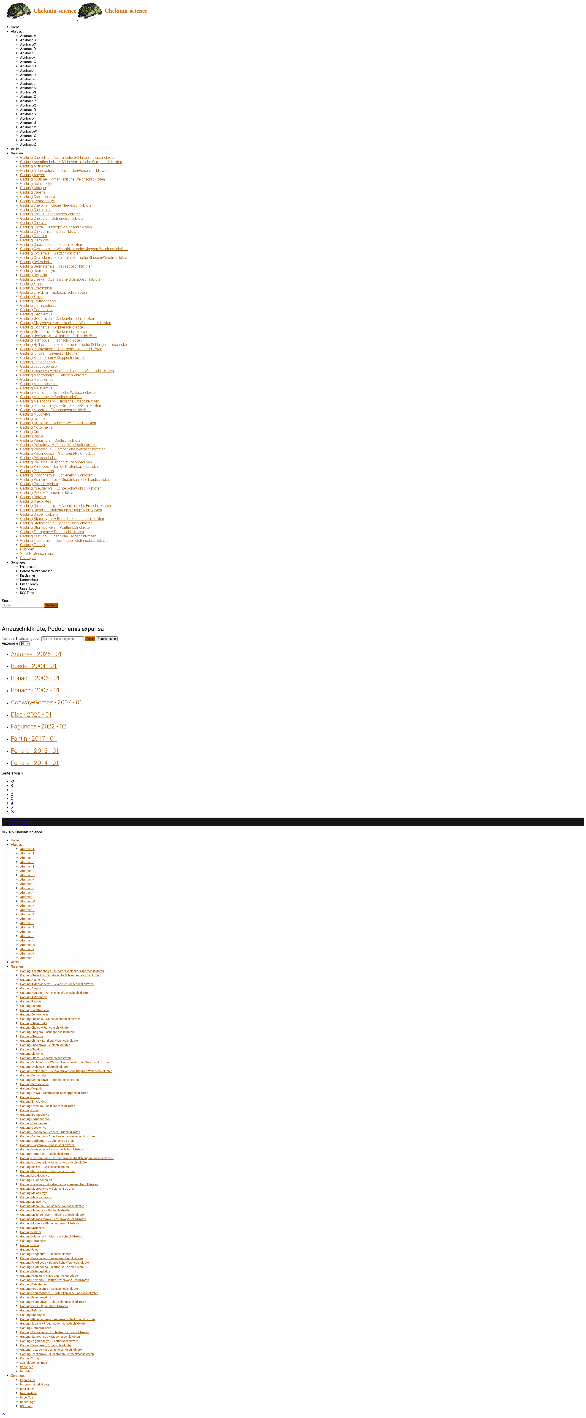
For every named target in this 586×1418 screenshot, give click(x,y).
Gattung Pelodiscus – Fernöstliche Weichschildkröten (62, 449)
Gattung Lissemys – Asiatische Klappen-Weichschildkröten (67, 371)
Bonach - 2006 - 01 (35, 678)
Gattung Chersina (33, 223)
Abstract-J (28, 75)
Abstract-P (28, 101)
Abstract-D (28, 49)
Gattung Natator (33, 418)
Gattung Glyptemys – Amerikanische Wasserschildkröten (65, 323)
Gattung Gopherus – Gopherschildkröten (52, 327)
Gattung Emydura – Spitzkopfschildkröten (53, 292)
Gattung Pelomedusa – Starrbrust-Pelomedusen (58, 453)
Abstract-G (28, 62)
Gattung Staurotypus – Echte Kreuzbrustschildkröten (62, 519)
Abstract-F (27, 57)
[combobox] (23, 605)
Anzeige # (10, 643)
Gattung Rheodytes (35, 501)
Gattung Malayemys (36, 388)
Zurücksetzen (107, 639)
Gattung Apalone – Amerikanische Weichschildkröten (62, 179)
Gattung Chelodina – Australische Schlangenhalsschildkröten (68, 157)
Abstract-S (28, 114)
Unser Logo (28, 588)
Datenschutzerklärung (36, 571)
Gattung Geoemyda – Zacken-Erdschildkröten (57, 318)
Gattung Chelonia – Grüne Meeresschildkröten (56, 205)
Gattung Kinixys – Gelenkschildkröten (49, 353)
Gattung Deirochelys (36, 262)
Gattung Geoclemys (36, 314)
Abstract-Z (28, 144)
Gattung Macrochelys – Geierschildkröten (53, 375)
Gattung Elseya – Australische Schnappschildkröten (61, 279)
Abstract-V (28, 127)
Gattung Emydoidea (36, 288)
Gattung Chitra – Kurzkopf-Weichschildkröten (56, 227)
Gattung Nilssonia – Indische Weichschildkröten (58, 423)
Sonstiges (28, 558)
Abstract (17, 31)
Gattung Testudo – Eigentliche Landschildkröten (58, 536)
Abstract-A (28, 36)
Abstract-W (28, 131)
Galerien (17, 153)
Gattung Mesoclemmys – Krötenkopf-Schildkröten (60, 405)
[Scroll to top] (3, 1414)
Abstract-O (28, 97)
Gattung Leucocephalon (39, 366)
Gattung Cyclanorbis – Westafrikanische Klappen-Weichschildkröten (74, 249)
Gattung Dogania (33, 275)
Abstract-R (28, 110)
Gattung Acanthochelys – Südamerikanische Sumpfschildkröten (71, 162)
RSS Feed (27, 593)
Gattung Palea (31, 436)
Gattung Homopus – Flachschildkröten (51, 340)
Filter (90, 639)
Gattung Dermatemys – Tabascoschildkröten (56, 266)
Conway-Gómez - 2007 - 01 (47, 702)
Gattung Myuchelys (35, 414)
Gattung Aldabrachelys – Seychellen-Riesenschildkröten (64, 170)
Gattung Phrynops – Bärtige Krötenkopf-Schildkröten (62, 466)
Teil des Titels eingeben (21, 638)
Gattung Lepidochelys (37, 362)
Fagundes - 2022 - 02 (38, 726)
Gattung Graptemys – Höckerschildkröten (53, 331)
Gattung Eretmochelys (38, 301)
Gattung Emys (31, 297)
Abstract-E (28, 53)
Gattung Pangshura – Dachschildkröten (51, 440)
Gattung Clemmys (34, 240)
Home (15, 27)
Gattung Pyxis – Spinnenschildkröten (49, 492)
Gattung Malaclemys (36, 379)
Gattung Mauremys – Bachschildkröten (51, 397)
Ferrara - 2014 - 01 (35, 762)
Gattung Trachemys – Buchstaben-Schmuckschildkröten (65, 540)
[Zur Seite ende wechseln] (13, 812)
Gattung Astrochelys (36, 183)
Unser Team (29, 584)
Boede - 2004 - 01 (34, 665)
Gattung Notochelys (36, 427)
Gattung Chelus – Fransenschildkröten (50, 214)
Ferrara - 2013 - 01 (35, 750)
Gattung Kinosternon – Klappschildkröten (53, 358)
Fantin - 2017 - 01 (34, 738)
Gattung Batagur (33, 188)
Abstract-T (28, 118)
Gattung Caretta (33, 192)
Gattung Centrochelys (37, 201)
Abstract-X (28, 136)
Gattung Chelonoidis (36, 210)
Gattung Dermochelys (37, 270)
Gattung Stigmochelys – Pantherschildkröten (56, 527)
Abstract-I (27, 70)
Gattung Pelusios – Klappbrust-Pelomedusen (56, 462)
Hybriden (27, 549)
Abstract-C (28, 44)
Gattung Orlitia (31, 432)
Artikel (15, 149)
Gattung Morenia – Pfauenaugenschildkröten (55, 410)
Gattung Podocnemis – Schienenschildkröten (56, 475)
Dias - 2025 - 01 (31, 714)
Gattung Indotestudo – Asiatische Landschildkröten (61, 349)
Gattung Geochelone (36, 310)
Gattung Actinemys (35, 166)
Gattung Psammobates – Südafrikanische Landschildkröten (67, 479)
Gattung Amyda (32, 175)
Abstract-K (28, 79)
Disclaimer (27, 575)
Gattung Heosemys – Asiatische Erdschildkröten (58, 336)
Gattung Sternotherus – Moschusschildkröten (56, 523)
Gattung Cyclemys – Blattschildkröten (50, 253)
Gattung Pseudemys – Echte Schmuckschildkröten (60, 488)
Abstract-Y (28, 140)
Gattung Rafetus (33, 497)
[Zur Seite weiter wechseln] (12, 807)
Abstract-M (28, 88)
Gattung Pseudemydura (39, 484)
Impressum (28, 567)
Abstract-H (28, 66)
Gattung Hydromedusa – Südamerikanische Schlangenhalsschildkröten (76, 344)
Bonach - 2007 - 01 (35, 690)
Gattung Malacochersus (39, 384)
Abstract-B (28, 40)
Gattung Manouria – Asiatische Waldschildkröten (59, 392)
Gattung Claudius (33, 236)
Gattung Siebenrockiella (39, 514)
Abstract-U (28, 123)
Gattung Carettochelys (38, 196)
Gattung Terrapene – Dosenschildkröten (52, 532)
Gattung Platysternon (37, 471)
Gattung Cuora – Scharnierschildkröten (51, 244)
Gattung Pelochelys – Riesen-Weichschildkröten (58, 445)
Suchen (8, 601)
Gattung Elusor (31, 284)
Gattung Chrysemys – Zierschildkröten (50, 231)
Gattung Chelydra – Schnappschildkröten (52, 218)
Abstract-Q (28, 105)
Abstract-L (27, 83)
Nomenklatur (29, 580)
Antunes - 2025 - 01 (36, 654)
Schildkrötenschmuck (37, 553)
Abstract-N (28, 92)
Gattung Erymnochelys (38, 305)
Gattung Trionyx (32, 545)
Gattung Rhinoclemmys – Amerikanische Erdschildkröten (65, 506)
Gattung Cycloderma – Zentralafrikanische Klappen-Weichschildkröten (76, 257)
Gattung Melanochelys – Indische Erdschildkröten (59, 401)
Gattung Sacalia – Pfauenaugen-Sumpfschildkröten (61, 510)
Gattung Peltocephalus (38, 458)
